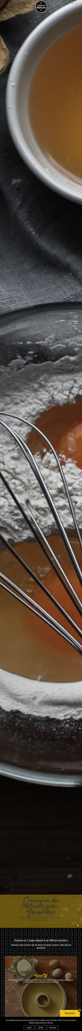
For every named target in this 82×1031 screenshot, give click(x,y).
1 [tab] (75, 925)
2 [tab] (77, 925)
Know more (52, 1027)
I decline (40, 1027)
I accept (29, 1027)
